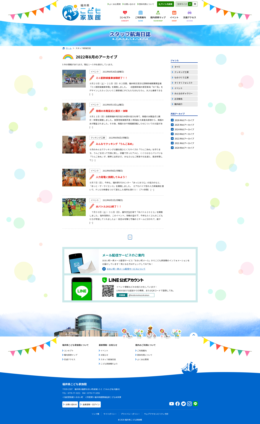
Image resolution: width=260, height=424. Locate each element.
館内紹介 (178, 104)
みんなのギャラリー (183, 93)
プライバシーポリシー (130, 414)
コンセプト (69, 350)
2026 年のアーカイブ (184, 120)
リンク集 (95, 414)
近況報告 (178, 98)
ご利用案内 (142, 350)
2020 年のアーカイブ (184, 147)
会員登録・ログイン (91, 404)
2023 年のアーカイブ (184, 134)
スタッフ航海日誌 (108, 359)
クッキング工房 (181, 72)
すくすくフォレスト (183, 82)
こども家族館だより (109, 363)
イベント (178, 88)
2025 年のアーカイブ (184, 124)
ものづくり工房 (181, 77)
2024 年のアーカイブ (184, 129)
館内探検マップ (70, 355)
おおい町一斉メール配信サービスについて (123, 269)
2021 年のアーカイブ (184, 143)
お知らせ (104, 355)
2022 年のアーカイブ (184, 138)
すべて (177, 66)
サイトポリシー (110, 414)
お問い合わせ (129, 4)
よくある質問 (115, 4)
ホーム (69, 48)
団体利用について (146, 4)
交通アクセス (69, 359)
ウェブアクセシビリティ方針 (156, 414)
